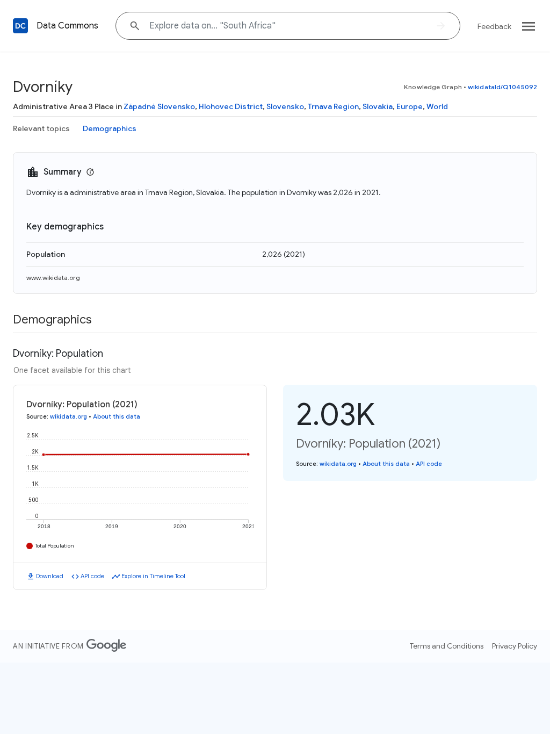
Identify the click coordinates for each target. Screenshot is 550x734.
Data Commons (67, 25)
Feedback (494, 26)
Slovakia (378, 106)
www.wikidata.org (53, 278)
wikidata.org (68, 416)
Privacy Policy (514, 646)
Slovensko (285, 106)
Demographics (109, 128)
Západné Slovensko (159, 106)
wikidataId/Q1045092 (502, 87)
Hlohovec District (231, 106)
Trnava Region (333, 106)
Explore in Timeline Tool (153, 576)
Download (49, 576)
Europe (409, 106)
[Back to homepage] (20, 25)
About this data (116, 416)
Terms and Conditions (446, 646)
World (437, 106)
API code (92, 576)
